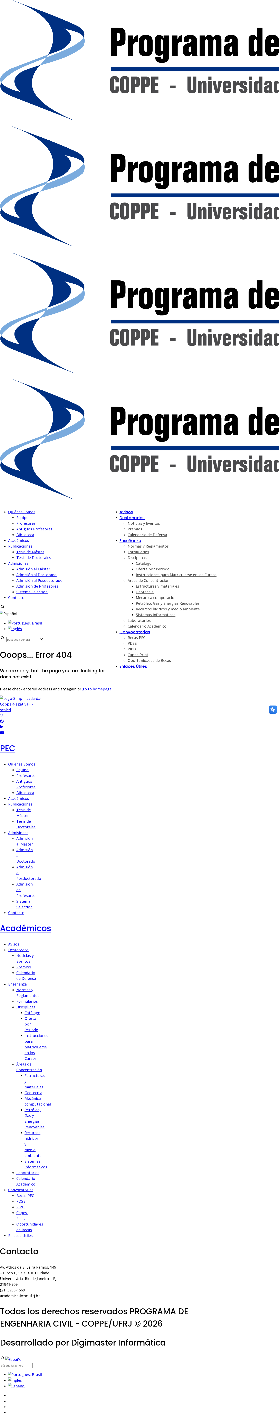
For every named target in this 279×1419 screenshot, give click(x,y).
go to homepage (97, 689)
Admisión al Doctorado (36, 574)
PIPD (20, 1207)
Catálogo (32, 1012)
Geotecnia (33, 1092)
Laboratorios (27, 1172)
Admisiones (18, 563)
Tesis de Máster (30, 551)
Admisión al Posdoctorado (39, 580)
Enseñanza (17, 984)
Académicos (18, 540)
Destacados (18, 949)
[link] (41, 639)
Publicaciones (20, 546)
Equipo (22, 517)
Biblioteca (25, 534)
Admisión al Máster (33, 569)
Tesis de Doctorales (33, 557)
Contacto (16, 597)
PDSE (20, 1201)
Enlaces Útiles (20, 1235)
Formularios (27, 1001)
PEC (7, 748)
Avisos (13, 944)
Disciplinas (25, 1007)
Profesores (26, 523)
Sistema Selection (32, 591)
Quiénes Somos (21, 511)
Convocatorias (20, 1189)
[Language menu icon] (8, 613)
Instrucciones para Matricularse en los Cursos (36, 1047)
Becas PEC (25, 1195)
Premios (23, 967)
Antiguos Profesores (34, 529)
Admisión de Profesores (37, 586)
